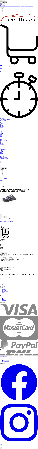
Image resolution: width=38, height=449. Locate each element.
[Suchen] (0, 23)
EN (2, 9)
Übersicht (2, 6)
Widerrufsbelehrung (5, 361)
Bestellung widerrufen (25, 6)
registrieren (3, 5)
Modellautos (4, 289)
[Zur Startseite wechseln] (19, 21)
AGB (3, 359)
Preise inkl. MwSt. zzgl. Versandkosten (6, 221)
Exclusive (1, 120)
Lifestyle (3, 293)
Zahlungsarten (15, 6)
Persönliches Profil (7, 6)
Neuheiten (5, 120)
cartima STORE (4, 283)
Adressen (11, 6)
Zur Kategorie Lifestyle (4, 162)
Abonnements (31, 6)
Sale (7, 120)
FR (2, 10)
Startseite (1, 180)
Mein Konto (4, 300)
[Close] (1, 215)
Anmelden (2, 4)
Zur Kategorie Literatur (4, 158)
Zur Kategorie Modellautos (4, 119)
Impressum (4, 358)
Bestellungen (19, 6)
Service (3, 284)
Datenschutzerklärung (5, 360)
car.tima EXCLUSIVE (6, 291)
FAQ (3, 299)
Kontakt (3, 298)
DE (2, 8)
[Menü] (1, 22)
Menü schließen (4, 2)
